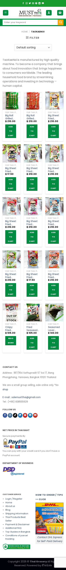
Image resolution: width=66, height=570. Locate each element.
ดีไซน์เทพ (47, 565)
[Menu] (5, 13)
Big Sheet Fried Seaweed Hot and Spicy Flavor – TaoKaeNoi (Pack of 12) (11, 223)
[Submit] (60, 22)
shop (5, 389)
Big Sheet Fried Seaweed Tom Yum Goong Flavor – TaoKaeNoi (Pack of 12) (54, 276)
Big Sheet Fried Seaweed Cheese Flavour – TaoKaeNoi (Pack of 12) (54, 117)
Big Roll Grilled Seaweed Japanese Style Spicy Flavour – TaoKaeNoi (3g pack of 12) (33, 117)
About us (10, 506)
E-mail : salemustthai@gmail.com (22, 397)
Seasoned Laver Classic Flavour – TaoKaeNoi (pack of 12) (54, 329)
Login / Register (13, 498)
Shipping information (16, 513)
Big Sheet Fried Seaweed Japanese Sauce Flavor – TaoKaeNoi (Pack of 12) (33, 223)
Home (24, 31)
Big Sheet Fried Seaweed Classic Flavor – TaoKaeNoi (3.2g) (11, 170)
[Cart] (60, 13)
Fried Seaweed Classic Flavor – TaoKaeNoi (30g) (33, 329)
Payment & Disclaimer (17, 524)
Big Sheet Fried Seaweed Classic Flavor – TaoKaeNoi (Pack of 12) (33, 170)
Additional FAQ (13, 528)
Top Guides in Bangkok (17, 531)
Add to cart (10, 131)
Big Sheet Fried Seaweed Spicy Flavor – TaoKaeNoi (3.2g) (33, 276)
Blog (7, 509)
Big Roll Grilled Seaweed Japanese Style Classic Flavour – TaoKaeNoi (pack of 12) (11, 117)
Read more (11, 340)
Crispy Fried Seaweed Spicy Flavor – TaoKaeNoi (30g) (11, 329)
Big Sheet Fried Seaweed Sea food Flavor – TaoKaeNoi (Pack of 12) (54, 223)
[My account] (49, 13)
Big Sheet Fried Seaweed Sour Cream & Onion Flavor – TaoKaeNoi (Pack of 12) (11, 276)
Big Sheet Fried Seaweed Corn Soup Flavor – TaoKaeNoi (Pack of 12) (54, 170)
